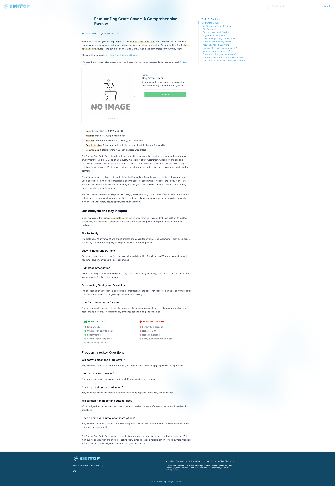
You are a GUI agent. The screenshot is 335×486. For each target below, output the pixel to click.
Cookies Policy (209, 461)
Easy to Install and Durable (216, 32)
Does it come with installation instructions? (224, 60)
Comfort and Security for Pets (218, 41)
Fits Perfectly (209, 29)
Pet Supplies (91, 33)
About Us (170, 461)
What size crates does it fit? (216, 51)
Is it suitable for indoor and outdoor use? (223, 57)
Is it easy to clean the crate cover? (220, 48)
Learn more (177, 470)
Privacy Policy (195, 461)
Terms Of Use (181, 461)
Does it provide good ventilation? (219, 54)
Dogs (101, 33)
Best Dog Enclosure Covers (123, 55)
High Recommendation (214, 35)
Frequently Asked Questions (215, 44)
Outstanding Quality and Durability (220, 38)
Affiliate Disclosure (226, 461)
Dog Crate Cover (210, 22)
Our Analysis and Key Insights (216, 26)
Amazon (165, 94)
